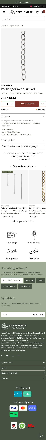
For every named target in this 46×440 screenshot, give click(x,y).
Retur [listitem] (41, 280)
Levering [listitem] (29, 280)
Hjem (3, 26)
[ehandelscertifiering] (22, 425)
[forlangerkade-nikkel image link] (23, 55)
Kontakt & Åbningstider (10, 6)
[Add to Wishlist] (42, 104)
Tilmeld (37, 314)
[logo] (21, 12)
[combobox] (25, 19)
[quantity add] (12, 104)
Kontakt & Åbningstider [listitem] (11, 280)
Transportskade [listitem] (9, 286)
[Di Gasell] (14, 425)
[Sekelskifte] (23, 326)
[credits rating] (30, 426)
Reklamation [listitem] (25, 286)
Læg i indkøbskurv (27, 104)
